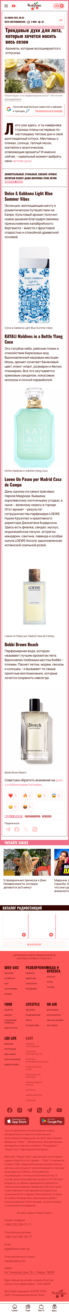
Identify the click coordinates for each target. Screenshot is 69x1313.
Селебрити (9, 978)
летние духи (22, 161)
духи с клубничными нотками (34, 782)
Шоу (6, 983)
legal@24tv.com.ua (17, 1249)
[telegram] (8, 829)
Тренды (50, 987)
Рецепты (8, 1010)
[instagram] (19, 1110)
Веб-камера (10, 1054)
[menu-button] (6, 5)
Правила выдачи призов (34, 1083)
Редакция (30, 1100)
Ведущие (8, 1044)
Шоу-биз (11, 967)
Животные (31, 978)
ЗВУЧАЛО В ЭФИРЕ (55, 1020)
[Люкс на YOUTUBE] (14, 6)
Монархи (8, 973)
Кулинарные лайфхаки (10, 1021)
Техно (29, 1020)
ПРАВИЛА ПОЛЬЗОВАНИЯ (32, 1045)
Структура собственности (34, 1052)
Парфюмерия (32, 816)
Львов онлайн (11, 1064)
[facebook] (17, 829)
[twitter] (26, 829)
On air (52, 1004)
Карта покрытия (12, 1059)
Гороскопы (31, 983)
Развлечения (34, 967)
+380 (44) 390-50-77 (18, 1237)
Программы (10, 1049)
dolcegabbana (13, 99)
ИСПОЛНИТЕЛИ (54, 1015)
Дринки (8, 1015)
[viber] (35, 829)
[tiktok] (49, 1110)
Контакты (30, 1090)
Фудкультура (10, 1028)
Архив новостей (34, 1095)
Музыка (8, 994)
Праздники (31, 988)
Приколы (30, 973)
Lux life (10, 1038)
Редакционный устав (33, 1068)
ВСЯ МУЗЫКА (53, 1010)
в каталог (34, 944)
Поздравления (33, 1015)
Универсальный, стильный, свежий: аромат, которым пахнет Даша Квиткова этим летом (31, 176)
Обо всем (30, 1010)
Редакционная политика (33, 1075)
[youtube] (59, 1110)
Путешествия (32, 1025)
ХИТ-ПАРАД (52, 1025)
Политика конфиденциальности (34, 1060)
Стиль (50, 982)
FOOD (8, 1004)
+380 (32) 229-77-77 (17, 1224)
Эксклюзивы (10, 988)
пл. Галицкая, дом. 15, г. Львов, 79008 (29, 1272)
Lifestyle (33, 1004)
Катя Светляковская (15, 22)
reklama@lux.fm (15, 1261)
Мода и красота (14, 816)
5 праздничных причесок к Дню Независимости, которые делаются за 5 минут (25, 883)
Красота (47, 816)
